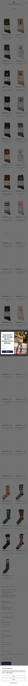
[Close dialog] (26, 333)
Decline (13, 679)
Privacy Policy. (10, 673)
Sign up (7, 351)
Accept (13, 676)
